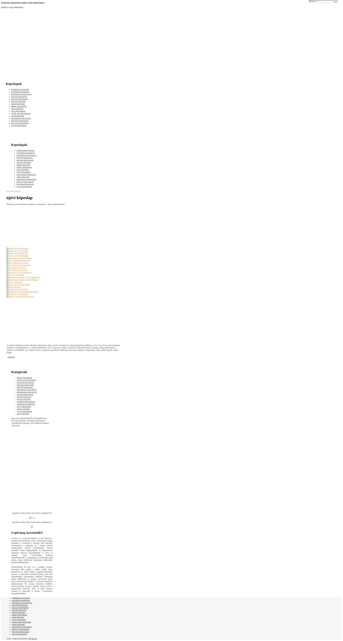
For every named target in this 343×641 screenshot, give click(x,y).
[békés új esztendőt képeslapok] (20, 296)
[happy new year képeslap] (18, 284)
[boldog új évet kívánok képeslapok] (22, 292)
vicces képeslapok (18, 125)
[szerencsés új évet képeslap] (18, 272)
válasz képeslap (17, 116)
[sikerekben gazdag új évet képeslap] (22, 280)
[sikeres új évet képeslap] (17, 248)
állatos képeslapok (19, 106)
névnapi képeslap (18, 101)
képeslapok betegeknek (21, 118)
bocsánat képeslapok (20, 123)
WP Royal (32, 639)
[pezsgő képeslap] (14, 282)
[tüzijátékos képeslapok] (17, 270)
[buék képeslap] (13, 287)
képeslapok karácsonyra (21, 94)
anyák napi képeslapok (20, 113)
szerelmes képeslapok (20, 92)
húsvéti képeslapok (19, 97)
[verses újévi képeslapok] (17, 255)
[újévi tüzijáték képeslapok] (18, 260)
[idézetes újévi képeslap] (17, 253)
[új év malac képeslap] (16, 268)
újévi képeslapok (18, 111)
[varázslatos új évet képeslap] (19, 258)
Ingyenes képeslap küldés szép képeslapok (22, 2)
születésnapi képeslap (20, 89)
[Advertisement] (63, 226)
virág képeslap (17, 109)
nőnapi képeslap (18, 104)
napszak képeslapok (19, 99)
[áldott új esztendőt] (15, 275)
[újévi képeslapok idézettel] (18, 265)
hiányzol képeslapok (19, 121)
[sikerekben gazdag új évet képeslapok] (23, 277)
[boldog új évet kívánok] (17, 289)
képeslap (11, 357)
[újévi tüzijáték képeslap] (17, 263)
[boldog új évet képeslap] (17, 294)
